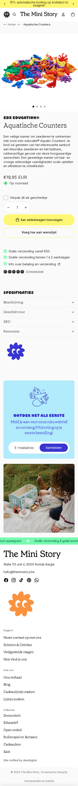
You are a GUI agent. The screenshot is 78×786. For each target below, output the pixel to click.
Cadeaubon (12, 744)
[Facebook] (6, 580)
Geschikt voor (14, 312)
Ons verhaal (12, 677)
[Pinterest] (29, 580)
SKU (7, 321)
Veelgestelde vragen (18, 652)
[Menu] (6, 14)
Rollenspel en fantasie (20, 737)
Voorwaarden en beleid (39, 781)
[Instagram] (13, 580)
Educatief (10, 722)
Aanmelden (54, 447)
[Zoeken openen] (14, 14)
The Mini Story (30, 772)
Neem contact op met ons (22, 637)
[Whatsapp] (36, 580)
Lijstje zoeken (13, 699)
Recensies (11, 331)
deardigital (30, 760)
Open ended (12, 730)
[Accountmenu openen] (63, 14)
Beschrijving (13, 302)
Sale (6, 751)
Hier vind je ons (15, 659)
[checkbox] (25, 197)
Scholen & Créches (17, 645)
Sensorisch (12, 715)
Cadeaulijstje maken (19, 692)
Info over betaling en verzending (33, 264)
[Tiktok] (21, 580)
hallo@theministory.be (19, 572)
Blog (6, 684)
